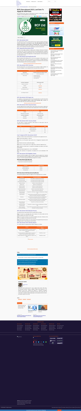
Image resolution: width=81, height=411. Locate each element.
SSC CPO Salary (43, 328)
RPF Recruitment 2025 (60, 325)
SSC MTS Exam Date (36, 328)
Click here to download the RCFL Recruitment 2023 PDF (32, 63)
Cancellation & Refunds (65, 407)
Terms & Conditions (72, 407)
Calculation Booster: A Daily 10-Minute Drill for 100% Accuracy (56, 74)
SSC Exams (28, 1)
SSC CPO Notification (44, 325)
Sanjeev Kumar (20, 16)
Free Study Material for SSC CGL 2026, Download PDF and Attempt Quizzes (57, 61)
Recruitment (28, 299)
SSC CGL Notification (20, 325)
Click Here (40, 92)
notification (24, 299)
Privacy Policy (78, 407)
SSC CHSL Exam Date (28, 328)
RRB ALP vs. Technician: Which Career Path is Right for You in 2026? (57, 54)
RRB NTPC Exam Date (52, 328)
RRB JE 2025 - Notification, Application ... (42, 311)
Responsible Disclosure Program (56, 407)
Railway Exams (33, 1)
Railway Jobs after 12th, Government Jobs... (21, 307)
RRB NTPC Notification (52, 325)
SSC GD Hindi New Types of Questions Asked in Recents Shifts (57, 51)
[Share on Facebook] (39, 16)
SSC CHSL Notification (28, 325)
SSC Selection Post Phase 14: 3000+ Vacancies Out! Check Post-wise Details (57, 67)
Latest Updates (39, 1)
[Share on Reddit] (37, 16)
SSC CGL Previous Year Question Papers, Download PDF (56, 58)
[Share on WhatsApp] (34, 16)
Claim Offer (59, 410)
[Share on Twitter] (40, 16)
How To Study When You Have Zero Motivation (56, 64)
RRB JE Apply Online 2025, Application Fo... (32, 311)
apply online (20, 299)
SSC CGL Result (19, 328)
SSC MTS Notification (36, 325)
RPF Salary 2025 (59, 328)
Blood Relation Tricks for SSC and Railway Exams (56, 71)
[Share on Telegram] (36, 16)
